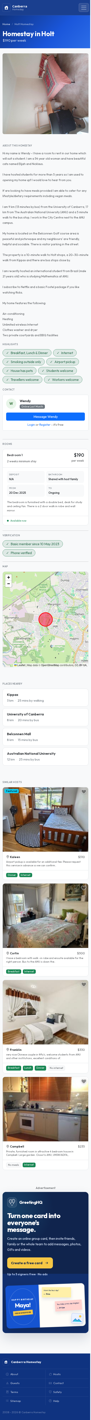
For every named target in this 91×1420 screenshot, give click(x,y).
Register (45, 425)
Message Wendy (45, 416)
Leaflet (21, 665)
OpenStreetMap (50, 665)
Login (31, 425)
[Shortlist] (83, 791)
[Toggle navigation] (84, 7)
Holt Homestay (24, 24)
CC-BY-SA (81, 665)
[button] (8, 577)
